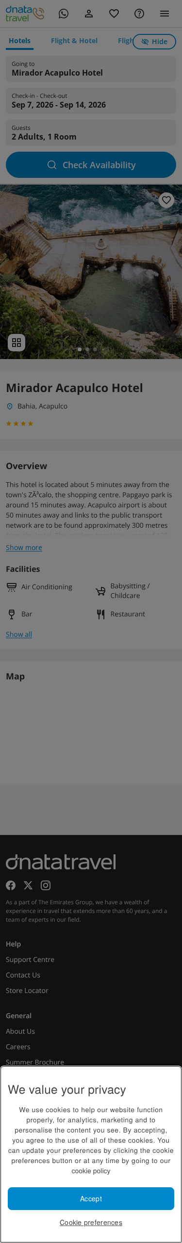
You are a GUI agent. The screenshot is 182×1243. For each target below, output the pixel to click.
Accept (91, 1198)
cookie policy (90, 1170)
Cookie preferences (91, 1222)
